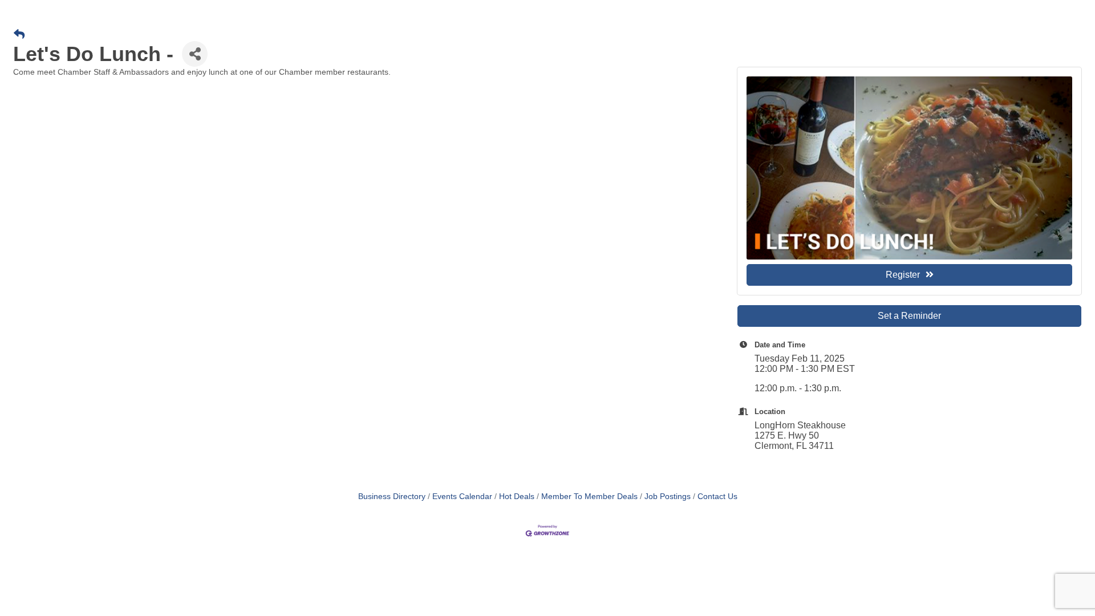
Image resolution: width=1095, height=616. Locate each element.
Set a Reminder (909, 316)
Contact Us (717, 496)
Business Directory (391, 496)
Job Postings (667, 496)
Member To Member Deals (589, 496)
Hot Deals (516, 496)
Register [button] (903, 274)
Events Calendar (462, 496)
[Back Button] (19, 35)
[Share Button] (195, 54)
